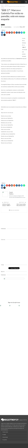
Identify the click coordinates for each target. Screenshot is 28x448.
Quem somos (5, 431)
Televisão (2, 24)
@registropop (16, 302)
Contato (4, 434)
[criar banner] (14, 288)
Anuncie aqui (5, 437)
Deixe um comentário (14, 210)
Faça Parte (5, 439)
